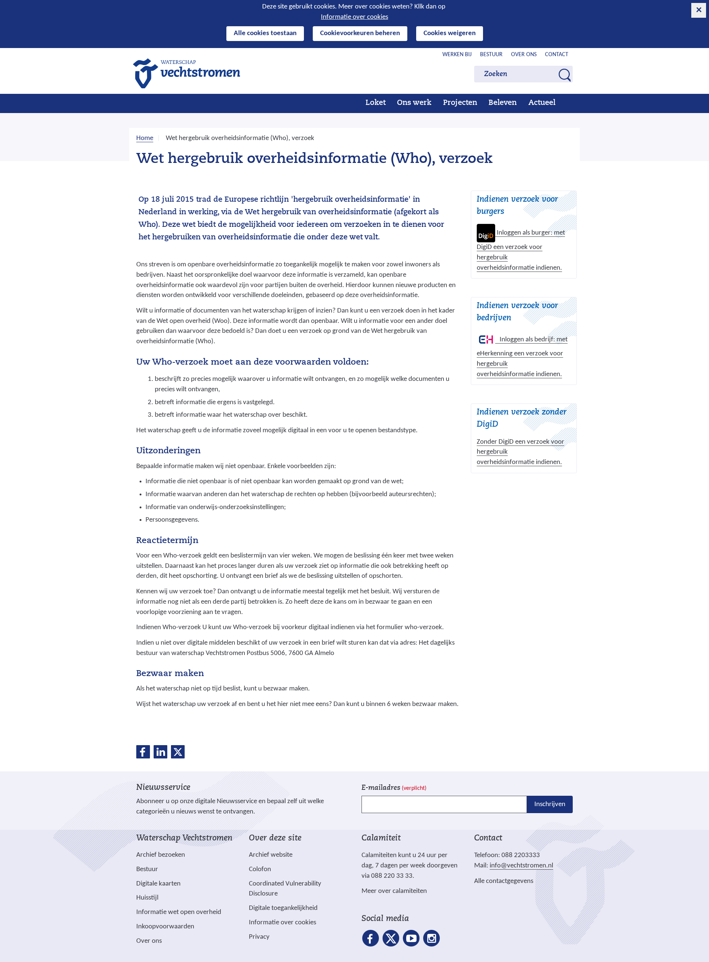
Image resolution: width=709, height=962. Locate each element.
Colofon (260, 869)
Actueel (541, 103)
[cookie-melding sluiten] (698, 10)
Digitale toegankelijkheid (283, 908)
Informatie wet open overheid (178, 912)
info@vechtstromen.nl (521, 865)
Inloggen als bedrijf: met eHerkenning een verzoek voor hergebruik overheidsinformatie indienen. (522, 357)
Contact (556, 55)
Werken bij (457, 55)
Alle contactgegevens (503, 881)
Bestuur (491, 55)
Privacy (259, 937)
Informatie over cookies (354, 17)
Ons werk (414, 103)
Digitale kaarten (158, 884)
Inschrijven (549, 804)
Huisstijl (147, 897)
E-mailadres (394, 788)
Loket (376, 103)
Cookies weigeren (450, 33)
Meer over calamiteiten (394, 891)
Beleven (503, 103)
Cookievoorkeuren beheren (360, 33)
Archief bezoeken (160, 855)
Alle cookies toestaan (265, 33)
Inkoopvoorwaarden (165, 926)
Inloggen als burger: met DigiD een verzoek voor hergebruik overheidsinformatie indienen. (521, 250)
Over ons (524, 55)
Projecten (460, 103)
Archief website (270, 855)
